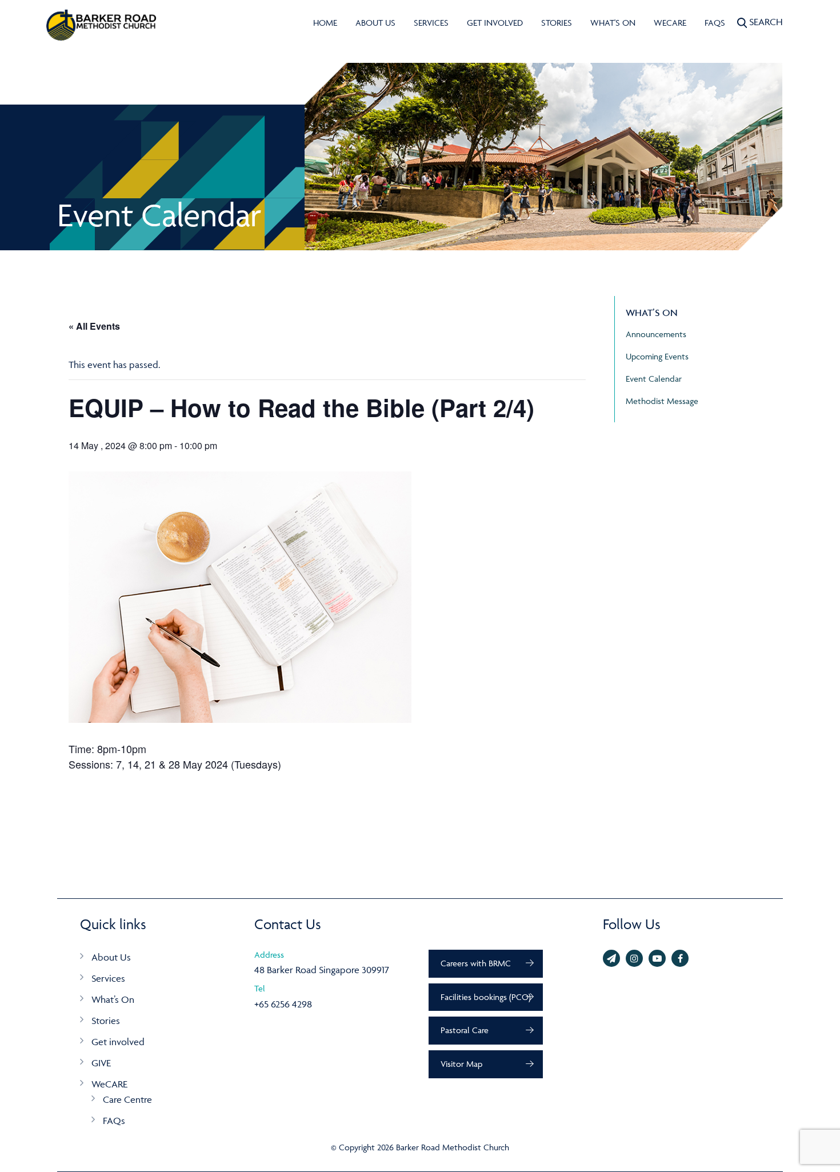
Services (431, 22)
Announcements (656, 334)
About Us (375, 22)
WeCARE (670, 22)
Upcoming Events (657, 356)
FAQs (715, 22)
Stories (556, 22)
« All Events (94, 326)
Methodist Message (662, 400)
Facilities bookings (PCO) (486, 996)
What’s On (112, 999)
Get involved (495, 22)
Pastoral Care (465, 1030)
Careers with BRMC (476, 963)
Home (325, 22)
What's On (612, 22)
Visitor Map (461, 1063)
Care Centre (127, 1099)
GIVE (101, 1063)
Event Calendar (654, 378)
